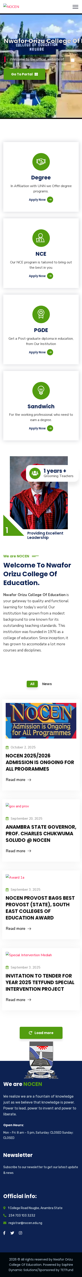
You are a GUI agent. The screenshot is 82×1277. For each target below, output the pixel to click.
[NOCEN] (11, 6)
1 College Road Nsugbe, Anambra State (35, 1208)
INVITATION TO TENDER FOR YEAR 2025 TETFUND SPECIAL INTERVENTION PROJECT (40, 982)
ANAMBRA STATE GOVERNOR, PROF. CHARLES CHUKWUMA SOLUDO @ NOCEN (41, 834)
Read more (15, 779)
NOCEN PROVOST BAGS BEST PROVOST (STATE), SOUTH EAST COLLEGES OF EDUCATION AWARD (40, 908)
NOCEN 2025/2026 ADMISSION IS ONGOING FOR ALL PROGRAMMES (40, 762)
